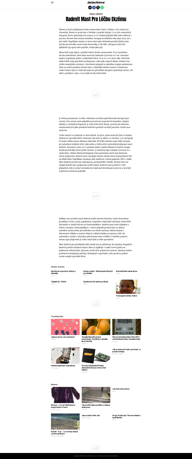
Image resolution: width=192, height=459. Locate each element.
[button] (52, 2)
